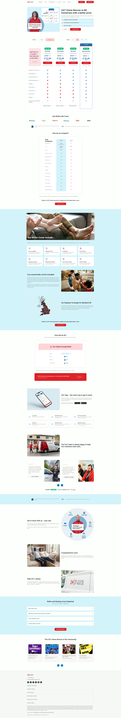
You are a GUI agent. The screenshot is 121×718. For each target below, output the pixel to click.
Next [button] (62, 485)
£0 (73, 39)
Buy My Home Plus (60, 203)
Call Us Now (34, 61)
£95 (86, 39)
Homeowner (50, 39)
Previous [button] (58, 485)
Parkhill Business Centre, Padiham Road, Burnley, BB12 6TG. (43, 712)
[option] (32, 120)
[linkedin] (41, 682)
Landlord (41, 39)
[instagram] (28, 682)
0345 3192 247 (31, 677)
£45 (77, 39)
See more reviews (35, 476)
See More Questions (61, 629)
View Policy (47, 62)
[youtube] (38, 682)
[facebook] (31, 682)
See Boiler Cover (75, 29)
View (47, 100)
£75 (81, 39)
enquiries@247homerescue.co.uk (34, 679)
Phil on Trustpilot (69, 476)
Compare (65, 29)
